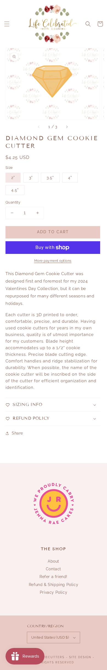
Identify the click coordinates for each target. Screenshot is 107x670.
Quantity (12, 202)
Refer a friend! (53, 576)
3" (31, 177)
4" (70, 177)
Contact (53, 569)
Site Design (80, 657)
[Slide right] (67, 127)
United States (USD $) (50, 637)
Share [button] (17, 433)
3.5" (50, 177)
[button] (7, 24)
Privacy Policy (53, 592)
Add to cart (53, 232)
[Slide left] (39, 127)
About (53, 561)
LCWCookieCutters (45, 657)
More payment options (53, 261)
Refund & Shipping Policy (53, 584)
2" (13, 177)
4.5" (15, 190)
